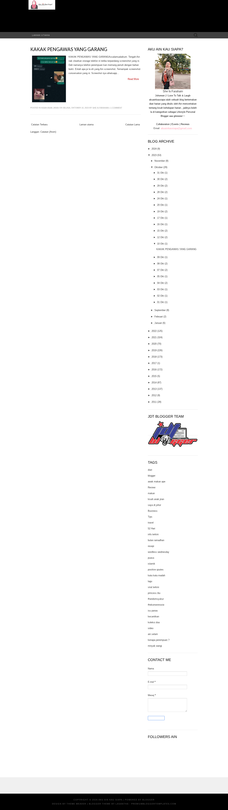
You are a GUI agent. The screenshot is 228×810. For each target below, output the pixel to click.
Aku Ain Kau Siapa (110, 800)
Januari (158, 323)
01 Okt (160, 302)
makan (151, 493)
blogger (151, 475)
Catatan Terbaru (39, 124)
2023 (154, 155)
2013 (154, 389)
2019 (154, 350)
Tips (150, 516)
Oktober (158, 167)
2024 (154, 148)
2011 (154, 402)
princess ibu (154, 593)
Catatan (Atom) (48, 131)
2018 (154, 356)
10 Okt (160, 243)
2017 (154, 363)
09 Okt (160, 257)
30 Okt (160, 179)
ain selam (153, 634)
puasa (151, 557)
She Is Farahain (100, 108)
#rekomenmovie (156, 604)
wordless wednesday (158, 552)
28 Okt (160, 192)
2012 (154, 395)
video (150, 628)
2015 (154, 376)
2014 (154, 382)
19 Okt (160, 211)
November (159, 160)
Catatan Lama (132, 124)
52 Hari (151, 528)
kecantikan (153, 616)
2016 (154, 369)
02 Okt (160, 295)
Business (152, 511)
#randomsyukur (156, 599)
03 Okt (160, 289)
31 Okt (160, 172)
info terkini (153, 534)
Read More (133, 79)
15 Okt (160, 230)
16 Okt (160, 224)
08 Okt (160, 263)
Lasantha (122, 804)
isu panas (153, 610)
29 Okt (160, 185)
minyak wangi (155, 645)
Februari (158, 316)
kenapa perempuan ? (158, 640)
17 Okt (160, 218)
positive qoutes (156, 569)
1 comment (116, 108)
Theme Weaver (76, 804)
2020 (154, 343)
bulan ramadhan (156, 540)
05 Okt (160, 276)
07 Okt (160, 270)
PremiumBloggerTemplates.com (153, 804)
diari (150, 469)
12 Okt (160, 237)
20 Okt (160, 205)
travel (151, 522)
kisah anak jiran (50, 108)
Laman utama (41, 35)
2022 (154, 331)
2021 (154, 337)
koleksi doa (154, 622)
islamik (151, 563)
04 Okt (160, 283)
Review (151, 487)
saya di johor (154, 505)
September (160, 310)
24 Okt (160, 198)
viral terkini (153, 587)
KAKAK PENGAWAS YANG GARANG (68, 49)
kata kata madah (156, 575)
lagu (150, 581)
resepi (151, 546)
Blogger (148, 800)
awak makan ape (156, 481)
